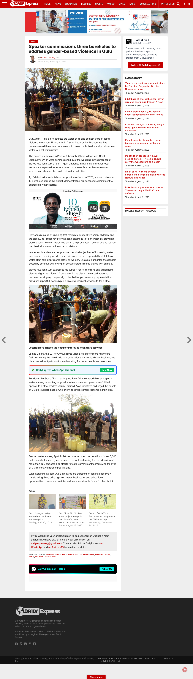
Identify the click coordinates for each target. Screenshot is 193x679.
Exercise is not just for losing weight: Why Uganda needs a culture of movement (145, 127)
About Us (168, 658)
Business (86, 4)
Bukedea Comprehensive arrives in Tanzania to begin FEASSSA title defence (144, 190)
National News (103, 554)
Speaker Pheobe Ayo (45, 557)
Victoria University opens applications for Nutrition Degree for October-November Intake (145, 86)
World (111, 4)
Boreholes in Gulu (55, 554)
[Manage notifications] (184, 669)
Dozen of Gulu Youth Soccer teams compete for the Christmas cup (102, 516)
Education (71, 4)
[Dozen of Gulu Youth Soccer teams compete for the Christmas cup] (102, 501)
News (58, 4)
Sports (99, 4)
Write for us (167, 4)
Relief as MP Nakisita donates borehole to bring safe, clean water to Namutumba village (145, 174)
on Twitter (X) (56, 547)
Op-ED (122, 4)
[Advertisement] (96, 627)
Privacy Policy (153, 658)
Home (47, 4)
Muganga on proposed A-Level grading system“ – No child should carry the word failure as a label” (143, 159)
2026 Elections (148, 4)
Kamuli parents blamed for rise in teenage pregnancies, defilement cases (143, 143)
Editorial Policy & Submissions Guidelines (120, 658)
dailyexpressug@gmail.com (46, 543)
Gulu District (73, 554)
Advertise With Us (110, 661)
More (132, 4)
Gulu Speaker (87, 554)
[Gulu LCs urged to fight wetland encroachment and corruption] (42, 501)
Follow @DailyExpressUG (145, 65)
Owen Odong (48, 57)
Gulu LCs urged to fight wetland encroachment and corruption (40, 516)
